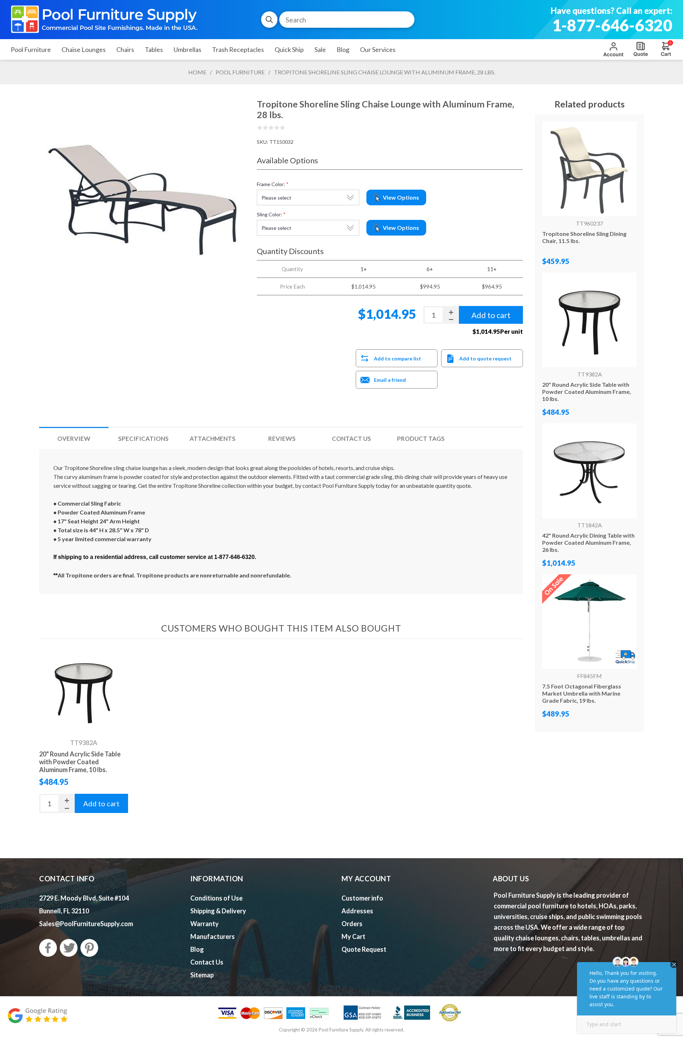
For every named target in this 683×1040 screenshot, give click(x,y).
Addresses (357, 911)
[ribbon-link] (589, 621)
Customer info (362, 898)
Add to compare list (397, 358)
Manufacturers (212, 936)
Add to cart (101, 803)
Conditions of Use (216, 898)
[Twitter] (69, 948)
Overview (73, 438)
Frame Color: (271, 184)
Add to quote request (485, 358)
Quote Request (640, 49)
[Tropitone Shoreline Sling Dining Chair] (589, 169)
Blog (197, 949)
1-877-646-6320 (612, 25)
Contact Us (351, 438)
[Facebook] (48, 948)
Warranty (204, 924)
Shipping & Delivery (218, 911)
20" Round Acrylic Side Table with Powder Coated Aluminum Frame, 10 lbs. (80, 762)
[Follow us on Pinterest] (89, 948)
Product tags (421, 438)
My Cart (353, 936)
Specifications (143, 438)
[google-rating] (37, 1019)
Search (269, 19)
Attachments (212, 438)
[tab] (73, 438)
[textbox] (346, 19)
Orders (352, 924)
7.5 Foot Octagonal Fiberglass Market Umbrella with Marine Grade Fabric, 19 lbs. (581, 693)
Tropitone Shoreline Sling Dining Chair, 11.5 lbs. (584, 237)
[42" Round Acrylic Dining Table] (589, 470)
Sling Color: (269, 214)
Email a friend (390, 380)
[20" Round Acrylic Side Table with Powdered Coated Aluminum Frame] (83, 690)
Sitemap (202, 975)
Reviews (282, 438)
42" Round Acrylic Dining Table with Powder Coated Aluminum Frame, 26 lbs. (588, 542)
